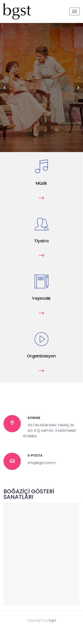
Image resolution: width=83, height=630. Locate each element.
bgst (52, 620)
